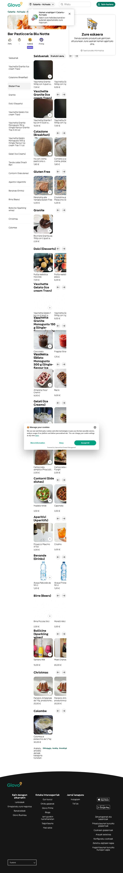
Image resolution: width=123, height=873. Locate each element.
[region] (50, 74)
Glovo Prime (47, 808)
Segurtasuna (47, 823)
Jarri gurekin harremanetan (47, 817)
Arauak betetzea (103, 834)
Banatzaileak (20, 811)
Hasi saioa (47, 827)
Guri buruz (47, 799)
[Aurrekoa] (58, 94)
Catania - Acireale (16, 12)
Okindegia (47, 748)
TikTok (75, 803)
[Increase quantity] (50, 76)
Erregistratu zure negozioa (20, 806)
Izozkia (55, 748)
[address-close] (69, 13)
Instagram (75, 799)
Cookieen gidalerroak (103, 830)
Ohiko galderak (47, 803)
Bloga (47, 812)
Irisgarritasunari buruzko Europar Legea (103, 848)
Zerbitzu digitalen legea (103, 843)
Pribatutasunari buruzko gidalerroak (103, 824)
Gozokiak (63, 748)
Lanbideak (20, 802)
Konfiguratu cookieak (103, 839)
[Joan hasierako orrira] (15, 4)
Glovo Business (20, 815)
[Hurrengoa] (64, 94)
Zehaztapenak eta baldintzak (103, 818)
